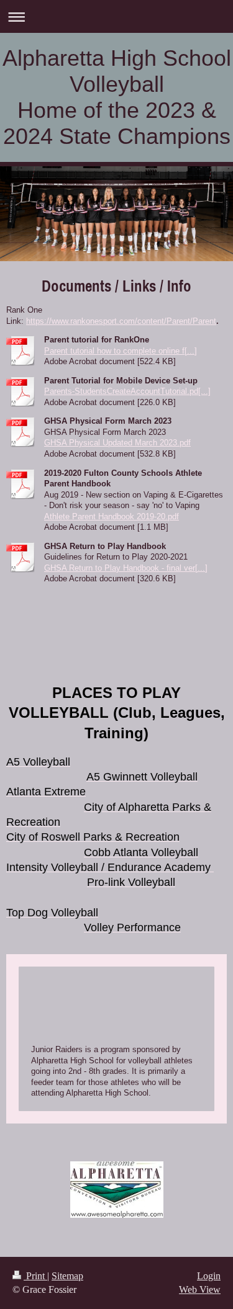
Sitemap (67, 1276)
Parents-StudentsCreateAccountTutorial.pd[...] (127, 391)
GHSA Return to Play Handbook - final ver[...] (126, 568)
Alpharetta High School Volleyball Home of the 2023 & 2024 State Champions (116, 97)
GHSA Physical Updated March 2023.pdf (117, 442)
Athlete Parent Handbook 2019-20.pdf (111, 516)
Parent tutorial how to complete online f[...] (120, 350)
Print (35, 1276)
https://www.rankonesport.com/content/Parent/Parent (121, 321)
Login (209, 1276)
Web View (200, 1289)
